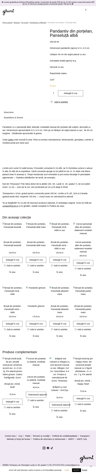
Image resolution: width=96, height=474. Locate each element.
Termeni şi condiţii (41, 436)
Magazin (17, 23)
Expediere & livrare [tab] (13, 117)
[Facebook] (48, 448)
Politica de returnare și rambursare (49, 439)
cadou (11, 140)
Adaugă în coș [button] (12, 260)
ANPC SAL (82, 439)
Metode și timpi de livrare (18, 439)
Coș (20, 436)
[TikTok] (52, 448)
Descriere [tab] (9, 112)
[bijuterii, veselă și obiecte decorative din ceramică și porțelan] (8, 12)
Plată (27, 436)
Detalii (84, 470)
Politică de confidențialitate (64, 436)
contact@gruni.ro (10, 206)
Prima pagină (7, 23)
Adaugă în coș (70, 93)
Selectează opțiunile (37, 394)
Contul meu (10, 436)
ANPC (71, 439)
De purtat (24, 23)
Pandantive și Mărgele (38, 23)
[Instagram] (44, 448)
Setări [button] (67, 470)
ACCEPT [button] (76, 470)
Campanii (84, 436)
